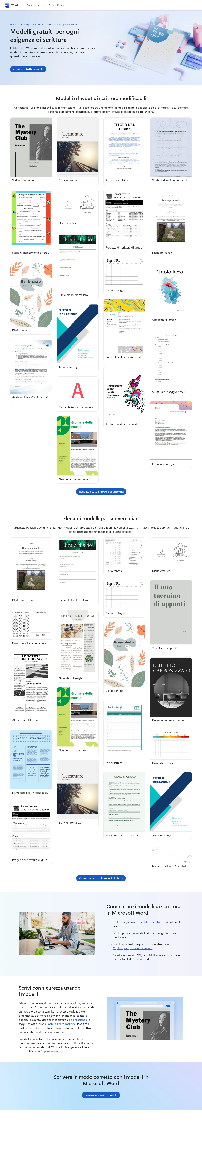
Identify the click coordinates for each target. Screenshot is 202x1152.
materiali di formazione (61, 1024)
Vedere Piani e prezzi (60, 4)
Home (13, 24)
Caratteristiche (35, 4)
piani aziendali (79, 1020)
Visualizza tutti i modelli (28, 69)
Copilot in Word (51, 1051)
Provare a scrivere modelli (101, 1095)
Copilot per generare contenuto (132, 948)
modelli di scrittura (150, 922)
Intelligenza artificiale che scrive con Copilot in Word (49, 24)
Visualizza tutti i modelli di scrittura (101, 491)
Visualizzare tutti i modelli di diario (101, 878)
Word (14, 5)
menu (31, 1028)
